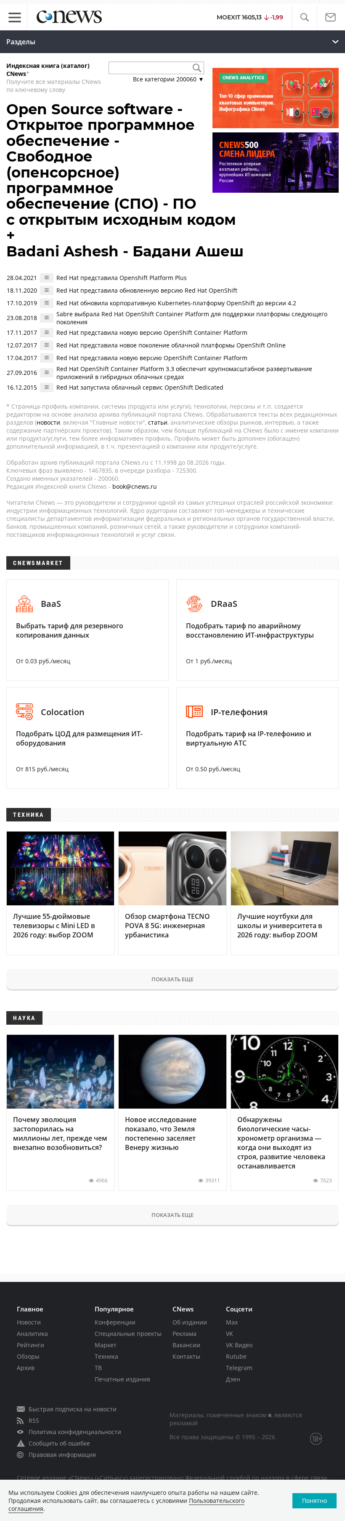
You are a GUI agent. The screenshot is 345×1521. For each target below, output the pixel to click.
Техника (106, 1356)
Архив (25, 1368)
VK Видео (239, 1345)
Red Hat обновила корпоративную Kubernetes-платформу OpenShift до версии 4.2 (176, 303)
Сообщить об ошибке (59, 1443)
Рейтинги (30, 1345)
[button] (304, 17)
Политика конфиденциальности (75, 1432)
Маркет (106, 1345)
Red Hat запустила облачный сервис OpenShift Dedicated (139, 387)
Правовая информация (62, 1455)
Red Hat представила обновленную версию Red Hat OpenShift (146, 290)
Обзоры (28, 1356)
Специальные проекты (128, 1334)
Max (232, 1322)
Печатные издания (122, 1379)
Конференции (115, 1322)
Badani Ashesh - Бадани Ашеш (125, 251)
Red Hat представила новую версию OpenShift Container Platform (151, 332)
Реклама (184, 1334)
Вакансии (186, 1345)
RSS (34, 1420)
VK (229, 1334)
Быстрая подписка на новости (73, 1409)
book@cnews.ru (134, 486)
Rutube (236, 1356)
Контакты (186, 1356)
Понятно (314, 1501)
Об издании (189, 1322)
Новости (29, 1322)
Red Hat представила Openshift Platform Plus (121, 278)
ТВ (98, 1368)
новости (48, 422)
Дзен (233, 1379)
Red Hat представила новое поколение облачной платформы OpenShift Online (171, 345)
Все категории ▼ (168, 79)
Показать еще (172, 979)
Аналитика (32, 1334)
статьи (157, 422)
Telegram (239, 1368)
